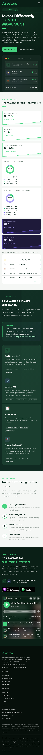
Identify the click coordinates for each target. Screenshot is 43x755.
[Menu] (39, 3)
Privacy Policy (6, 718)
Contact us (5, 701)
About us (5, 692)
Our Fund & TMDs (8, 698)
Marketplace (6, 681)
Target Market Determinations (12, 712)
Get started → (9, 49)
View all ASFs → (34, 282)
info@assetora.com (20, 667)
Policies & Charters (8, 715)
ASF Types (5, 675)
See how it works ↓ (26, 49)
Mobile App (5, 684)
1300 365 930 (6, 667)
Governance (6, 695)
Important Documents (9, 709)
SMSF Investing (7, 678)
